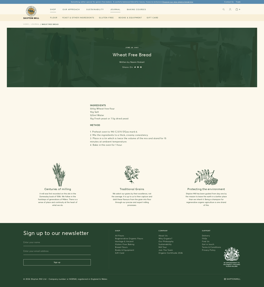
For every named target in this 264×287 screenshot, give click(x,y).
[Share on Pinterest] (141, 67)
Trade (238, 2)
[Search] (223, 10)
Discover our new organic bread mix (177, 2)
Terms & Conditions (211, 247)
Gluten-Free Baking (124, 244)
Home (26, 24)
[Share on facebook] (138, 67)
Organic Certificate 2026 (171, 253)
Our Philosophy (166, 241)
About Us (163, 235)
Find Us (205, 241)
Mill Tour (163, 247)
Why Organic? (165, 238)
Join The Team (166, 250)
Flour (53, 17)
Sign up (57, 262)
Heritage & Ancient (124, 241)
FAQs (204, 238)
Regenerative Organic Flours (129, 238)
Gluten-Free (106, 17)
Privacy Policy (208, 250)
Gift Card (152, 17)
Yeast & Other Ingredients (78, 17)
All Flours (119, 235)
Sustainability (165, 244)
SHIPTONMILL (234, 279)
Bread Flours (121, 247)
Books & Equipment (130, 17)
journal (35, 24)
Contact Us (229, 2)
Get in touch (208, 244)
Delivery (206, 235)
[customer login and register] (230, 10)
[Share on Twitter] (135, 67)
